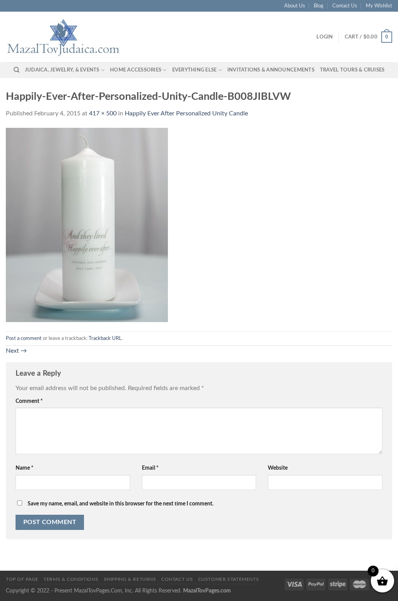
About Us (294, 5)
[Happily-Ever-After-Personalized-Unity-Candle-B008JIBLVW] (87, 225)
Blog (318, 5)
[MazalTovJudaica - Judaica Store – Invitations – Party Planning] (64, 37)
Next (16, 351)
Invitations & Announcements (270, 70)
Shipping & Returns (130, 579)
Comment (29, 401)
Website (278, 468)
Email (150, 468)
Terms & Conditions (71, 579)
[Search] (16, 70)
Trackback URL (105, 338)
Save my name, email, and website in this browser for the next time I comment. (120, 504)
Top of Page (22, 579)
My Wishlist (379, 5)
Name (24, 468)
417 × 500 (103, 113)
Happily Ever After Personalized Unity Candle (186, 113)
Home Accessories (135, 70)
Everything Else (194, 70)
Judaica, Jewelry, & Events (62, 70)
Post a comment (24, 338)
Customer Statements (228, 579)
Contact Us (344, 5)
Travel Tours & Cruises (352, 70)
